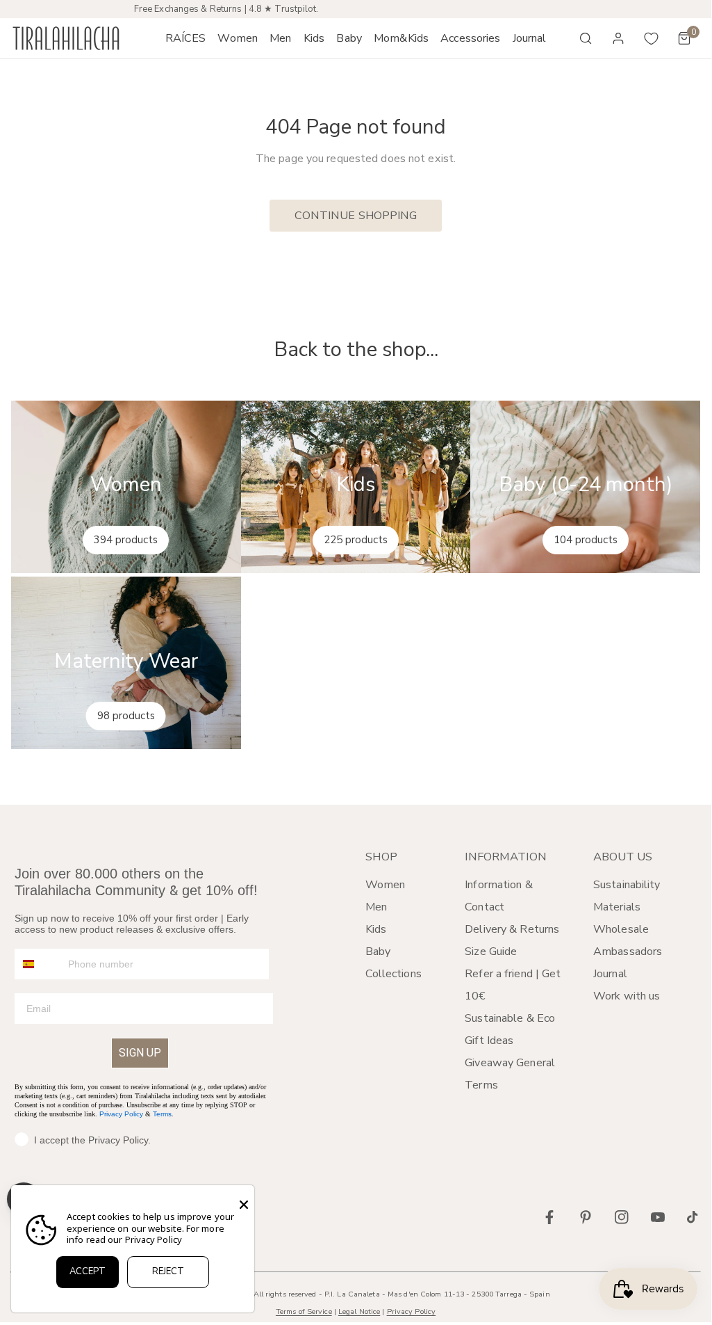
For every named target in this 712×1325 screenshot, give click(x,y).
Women (385, 884)
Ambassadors (627, 951)
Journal (610, 973)
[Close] (244, 1205)
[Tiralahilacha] (66, 38)
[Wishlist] (651, 38)
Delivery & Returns (512, 929)
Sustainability (627, 884)
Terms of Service (304, 1311)
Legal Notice (359, 1311)
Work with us (626, 996)
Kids (375, 929)
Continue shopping (356, 215)
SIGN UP (140, 1052)
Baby (377, 951)
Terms (162, 1114)
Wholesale (621, 929)
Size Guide (491, 951)
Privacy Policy (121, 1114)
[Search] (585, 38)
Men (376, 907)
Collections (393, 973)
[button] (238, 38)
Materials (616, 907)
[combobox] (38, 964)
